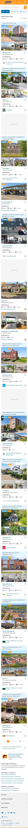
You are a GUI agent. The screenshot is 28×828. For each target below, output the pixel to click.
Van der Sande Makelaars (12, 501)
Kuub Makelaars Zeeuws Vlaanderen (12, 594)
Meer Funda (4, 807)
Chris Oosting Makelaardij (8, 309)
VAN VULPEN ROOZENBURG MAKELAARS (13, 454)
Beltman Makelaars (11, 547)
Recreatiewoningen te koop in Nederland (12, 783)
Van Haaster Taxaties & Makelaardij (12, 178)
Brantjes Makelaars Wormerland (14, 385)
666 (20, 741)
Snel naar (3, 794)
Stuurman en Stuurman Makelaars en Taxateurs (15, 63)
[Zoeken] (25, 7)
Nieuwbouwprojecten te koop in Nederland (12, 781)
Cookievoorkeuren (7, 825)
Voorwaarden (10, 823)
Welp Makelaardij (10, 736)
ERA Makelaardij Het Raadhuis (9, 210)
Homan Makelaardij (11, 256)
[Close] (25, 748)
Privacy (3, 823)
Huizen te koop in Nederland (8, 774)
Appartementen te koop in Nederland (11, 776)
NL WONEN (9, 110)
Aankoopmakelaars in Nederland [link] (9, 788)
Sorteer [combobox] (25, 18)
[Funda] (8, 2)
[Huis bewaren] (25, 53)
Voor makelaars (5, 803)
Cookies (17, 823)
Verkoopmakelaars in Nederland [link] (9, 790)
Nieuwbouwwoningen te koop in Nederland (12, 778)
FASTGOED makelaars (7, 339)
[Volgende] (23, 741)
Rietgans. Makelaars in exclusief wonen (14, 641)
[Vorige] (5, 741)
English (6, 817)
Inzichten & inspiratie (6, 799)
